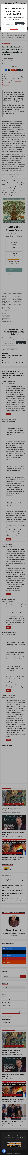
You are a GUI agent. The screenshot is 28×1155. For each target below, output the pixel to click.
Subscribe (20, 24)
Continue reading (14, 28)
